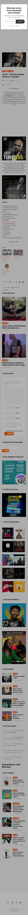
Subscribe (20, 21)
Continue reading (14, 26)
